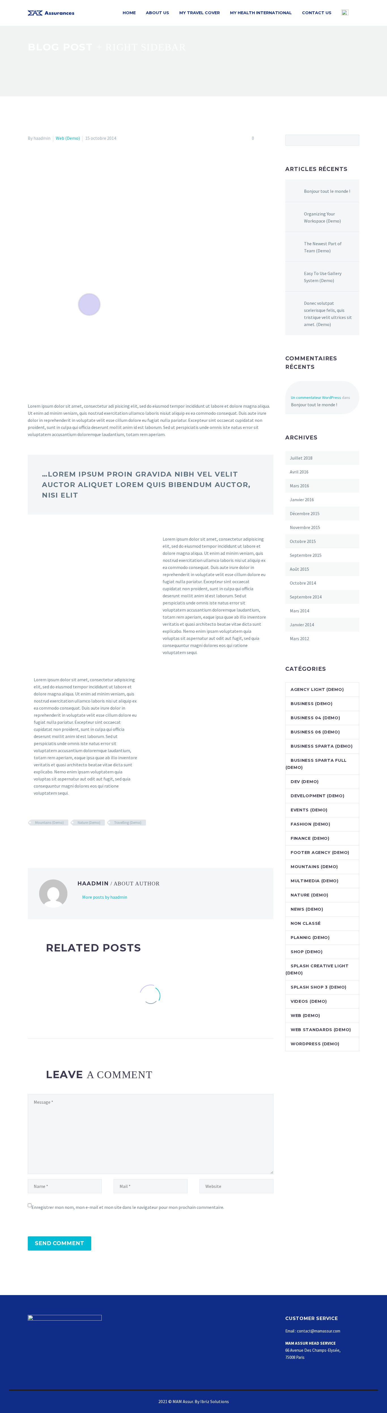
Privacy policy (125, 1359)
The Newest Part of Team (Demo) (323, 247)
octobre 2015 (303, 541)
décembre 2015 (305, 513)
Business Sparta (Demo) (321, 746)
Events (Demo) (309, 810)
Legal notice (124, 1352)
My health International (220, 1338)
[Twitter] (39, 839)
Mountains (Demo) (49, 822)
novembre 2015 (305, 527)
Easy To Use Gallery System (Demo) (322, 276)
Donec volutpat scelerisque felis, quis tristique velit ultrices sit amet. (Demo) (328, 313)
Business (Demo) (312, 703)
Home (129, 12)
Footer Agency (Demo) (320, 852)
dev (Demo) (305, 781)
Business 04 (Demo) (315, 717)
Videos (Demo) (309, 1001)
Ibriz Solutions (214, 1401)
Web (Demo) (68, 138)
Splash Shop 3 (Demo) (318, 987)
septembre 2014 (306, 597)
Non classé (306, 923)
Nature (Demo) (89, 822)
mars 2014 (299, 611)
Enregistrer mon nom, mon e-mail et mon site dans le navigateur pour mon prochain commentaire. (127, 1207)
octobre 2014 (303, 583)
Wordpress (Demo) (315, 1043)
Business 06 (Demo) (315, 732)
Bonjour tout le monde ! (327, 191)
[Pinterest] (48, 839)
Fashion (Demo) (310, 824)
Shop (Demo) (307, 951)
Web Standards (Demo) (321, 1029)
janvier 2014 (302, 624)
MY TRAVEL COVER (199, 12)
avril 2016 (299, 472)
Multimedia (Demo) (315, 880)
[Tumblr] (56, 839)
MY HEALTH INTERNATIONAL (261, 12)
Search (353, 140)
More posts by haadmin (104, 897)
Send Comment (59, 1243)
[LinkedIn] (64, 839)
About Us (157, 12)
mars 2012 (299, 638)
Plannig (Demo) (310, 937)
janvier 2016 (302, 499)
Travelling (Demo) (127, 822)
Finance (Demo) (310, 838)
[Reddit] (72, 839)
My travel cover (212, 1331)
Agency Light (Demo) (317, 689)
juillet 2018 (301, 458)
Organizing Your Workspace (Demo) (322, 217)
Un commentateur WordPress (316, 397)
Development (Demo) (318, 795)
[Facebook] (31, 839)
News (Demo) (307, 909)
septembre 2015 (306, 555)
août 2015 (299, 569)
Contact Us (316, 12)
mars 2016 (299, 485)
